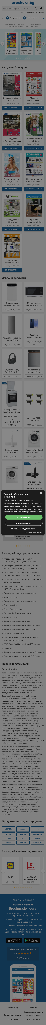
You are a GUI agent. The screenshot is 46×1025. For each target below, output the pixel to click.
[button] (23, 528)
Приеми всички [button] (24, 517)
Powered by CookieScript (33, 533)
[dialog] (23, 512)
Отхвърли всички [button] (24, 523)
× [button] (41, 493)
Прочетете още (36, 511)
